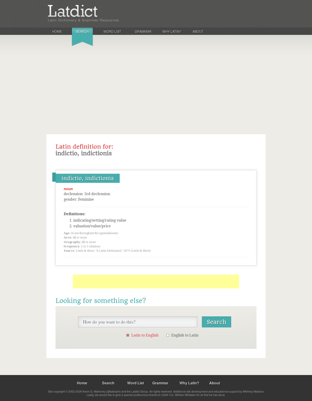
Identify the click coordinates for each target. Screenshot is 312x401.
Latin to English (145, 335)
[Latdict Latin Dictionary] (107, 13)
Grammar (143, 31)
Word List (112, 31)
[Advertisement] (156, 83)
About (198, 31)
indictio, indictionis (87, 178)
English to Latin (184, 335)
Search (82, 31)
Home (57, 31)
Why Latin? (171, 31)
